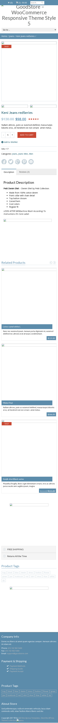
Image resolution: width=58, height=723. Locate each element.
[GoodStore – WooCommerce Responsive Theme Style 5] (29, 15)
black (10, 572)
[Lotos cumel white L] (29, 297)
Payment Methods (17, 666)
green (4, 576)
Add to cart (27, 134)
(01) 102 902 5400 (15, 648)
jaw (11, 576)
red (26, 576)
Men (31, 153)
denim (23, 572)
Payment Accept (16, 671)
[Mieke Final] (29, 373)
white (52, 576)
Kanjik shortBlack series (13, 479)
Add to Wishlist (11, 142)
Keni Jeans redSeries (25, 36)
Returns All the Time (17, 556)
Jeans (11, 36)
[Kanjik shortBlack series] (29, 449)
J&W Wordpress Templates (29, 718)
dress (31, 572)
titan (45, 576)
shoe (39, 576)
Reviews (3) (24, 172)
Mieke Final (8, 403)
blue (16, 572)
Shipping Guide (16, 668)
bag (3, 572)
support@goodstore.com (17, 653)
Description (9, 172)
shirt (32, 576)
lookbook (19, 576)
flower (46, 572)
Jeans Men (23, 153)
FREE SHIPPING (15, 549)
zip (3, 580)
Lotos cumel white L (12, 326)
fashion (39, 572)
